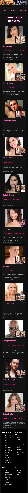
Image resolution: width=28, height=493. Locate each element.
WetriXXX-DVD (8, 462)
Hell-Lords (7, 444)
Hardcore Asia (8, 445)
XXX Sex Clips (8, 437)
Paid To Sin (8, 447)
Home (13, 10)
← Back (4, 10)
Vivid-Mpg (7, 449)
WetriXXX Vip (8, 457)
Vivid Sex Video (9, 435)
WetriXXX (7, 452)
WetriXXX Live (20, 451)
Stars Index (22, 10)
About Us (19, 470)
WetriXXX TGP (8, 450)
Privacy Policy (20, 475)
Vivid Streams (8, 439)
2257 (18, 477)
